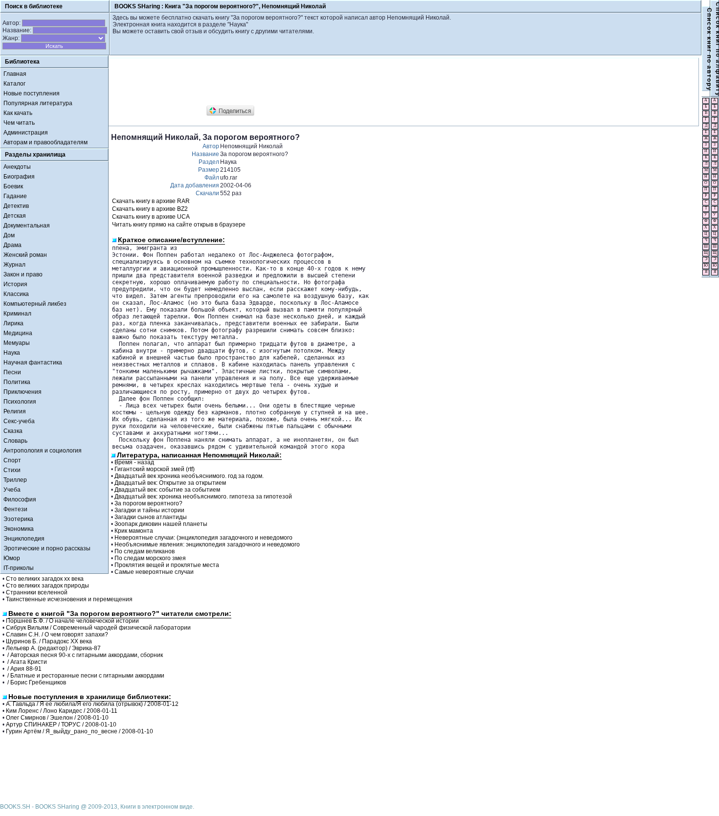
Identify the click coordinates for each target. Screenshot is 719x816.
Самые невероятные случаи (154, 571)
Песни (12, 372)
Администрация (25, 132)
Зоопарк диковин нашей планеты (160, 524)
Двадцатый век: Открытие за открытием (170, 482)
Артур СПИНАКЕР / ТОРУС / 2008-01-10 (61, 724)
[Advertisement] (289, 82)
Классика (16, 294)
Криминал (17, 313)
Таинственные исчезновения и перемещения (69, 599)
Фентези (15, 509)
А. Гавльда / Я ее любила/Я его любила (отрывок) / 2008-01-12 (92, 704)
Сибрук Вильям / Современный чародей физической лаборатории (98, 627)
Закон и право (23, 274)
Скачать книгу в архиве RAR (151, 201)
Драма (12, 245)
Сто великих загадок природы (47, 585)
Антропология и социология (42, 450)
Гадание (15, 196)
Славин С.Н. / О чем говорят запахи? (57, 634)
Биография (19, 176)
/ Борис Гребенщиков (36, 682)
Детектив (16, 206)
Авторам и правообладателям (45, 142)
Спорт (12, 460)
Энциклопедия (24, 538)
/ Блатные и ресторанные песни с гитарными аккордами (85, 675)
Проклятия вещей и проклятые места (166, 565)
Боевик (13, 186)
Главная (14, 73)
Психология (19, 401)
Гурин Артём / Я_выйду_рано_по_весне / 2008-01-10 (79, 731)
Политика (16, 382)
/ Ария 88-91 (24, 668)
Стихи (12, 470)
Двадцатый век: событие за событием (167, 489)
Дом (9, 235)
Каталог (14, 83)
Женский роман (25, 254)
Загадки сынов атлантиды (150, 517)
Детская (14, 215)
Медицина (17, 333)
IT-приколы (18, 568)
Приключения (22, 391)
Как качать (17, 113)
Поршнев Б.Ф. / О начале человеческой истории (72, 620)
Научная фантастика (32, 362)
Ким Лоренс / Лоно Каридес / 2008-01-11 (61, 710)
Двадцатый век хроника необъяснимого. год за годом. (189, 476)
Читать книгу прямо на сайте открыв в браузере (179, 224)
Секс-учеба (19, 421)
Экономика (18, 528)
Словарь (15, 440)
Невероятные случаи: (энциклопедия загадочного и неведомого (203, 537)
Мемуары (16, 343)
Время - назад (134, 462)
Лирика (13, 323)
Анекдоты (17, 166)
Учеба (12, 489)
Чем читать (19, 122)
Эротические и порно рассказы (46, 548)
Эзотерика (18, 519)
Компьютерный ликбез (35, 303)
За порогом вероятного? (148, 503)
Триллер (15, 479)
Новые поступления (31, 93)
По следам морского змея (150, 558)
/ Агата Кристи (26, 661)
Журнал (14, 264)
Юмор (11, 558)
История (15, 284)
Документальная (26, 225)
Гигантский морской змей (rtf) (154, 469)
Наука (11, 352)
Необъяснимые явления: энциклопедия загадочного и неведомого (207, 544)
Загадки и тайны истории (149, 510)
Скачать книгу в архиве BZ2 (150, 208)
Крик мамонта (133, 530)
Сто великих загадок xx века (45, 578)
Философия (19, 499)
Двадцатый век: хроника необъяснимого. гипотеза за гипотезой (203, 496)
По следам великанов (144, 551)
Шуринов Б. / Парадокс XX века (49, 641)
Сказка (12, 431)
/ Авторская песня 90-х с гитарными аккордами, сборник (84, 655)
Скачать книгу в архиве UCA (151, 216)
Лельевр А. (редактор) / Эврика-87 (53, 648)
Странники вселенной (36, 592)
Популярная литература (37, 103)
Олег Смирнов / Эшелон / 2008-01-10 (57, 717)
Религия (14, 411)
